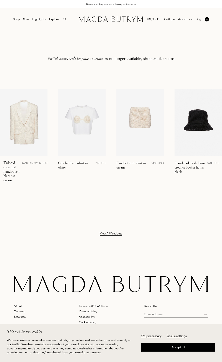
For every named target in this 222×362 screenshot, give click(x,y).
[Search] (65, 19)
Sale (26, 19)
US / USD (153, 19)
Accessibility (87, 316)
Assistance (185, 19)
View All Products (111, 233)
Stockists (20, 316)
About (18, 306)
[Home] (110, 19)
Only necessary (151, 335)
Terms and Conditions (93, 306)
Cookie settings (177, 335)
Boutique (169, 19)
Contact (19, 311)
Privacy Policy (88, 311)
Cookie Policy (87, 322)
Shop (16, 19)
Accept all (178, 347)
